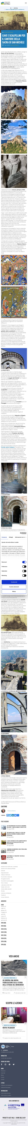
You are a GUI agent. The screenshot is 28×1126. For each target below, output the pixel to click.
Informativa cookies (6, 1095)
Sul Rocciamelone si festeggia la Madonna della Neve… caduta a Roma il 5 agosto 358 (16, 826)
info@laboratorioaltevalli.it (7, 1052)
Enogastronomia (5, 878)
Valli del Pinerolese (5, 1087)
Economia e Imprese (6, 876)
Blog (2, 1075)
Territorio (3, 1070)
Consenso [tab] (4, 537)
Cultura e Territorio (5, 874)
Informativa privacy (5, 1093)
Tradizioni (3, 895)
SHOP (2, 1079)
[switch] (24, 566)
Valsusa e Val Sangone (6, 1085)
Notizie (16, 8)
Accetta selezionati (14, 586)
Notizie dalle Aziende (6, 889)
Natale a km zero (5, 887)
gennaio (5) (4, 920)
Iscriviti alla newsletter (6, 1058)
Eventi (2, 1077)
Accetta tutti (14, 582)
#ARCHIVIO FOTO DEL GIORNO (9, 866)
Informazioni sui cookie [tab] (21, 537)
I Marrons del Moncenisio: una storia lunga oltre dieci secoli (17, 849)
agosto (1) (3, 906)
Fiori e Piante (4, 883)
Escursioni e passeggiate (7, 880)
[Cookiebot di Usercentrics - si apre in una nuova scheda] (20, 533)
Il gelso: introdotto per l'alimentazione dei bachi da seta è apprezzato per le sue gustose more (17, 842)
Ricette (3, 891)
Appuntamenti (4, 872)
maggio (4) (4, 912)
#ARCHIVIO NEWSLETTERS (8, 868)
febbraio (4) (4, 918)
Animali (3, 870)
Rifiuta (14, 591)
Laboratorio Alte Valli (6, 885)
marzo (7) (3, 916)
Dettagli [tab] (11, 537)
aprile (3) (3, 914)
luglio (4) (3, 908)
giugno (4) (3, 910)
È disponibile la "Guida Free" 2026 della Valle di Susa (15, 856)
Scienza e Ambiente (6, 893)
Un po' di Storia (8, 32)
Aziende (3, 1072)
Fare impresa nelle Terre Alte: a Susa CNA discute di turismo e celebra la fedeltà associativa (16, 834)
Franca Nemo (15, 45)
